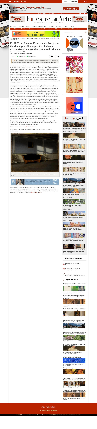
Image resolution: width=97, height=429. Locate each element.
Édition (56, 28)
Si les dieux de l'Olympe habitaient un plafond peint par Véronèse (74, 173)
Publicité (63, 13)
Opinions (51, 26)
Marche (63, 28)
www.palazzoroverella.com (29, 127)
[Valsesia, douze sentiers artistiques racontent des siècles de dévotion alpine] (74, 191)
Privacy (56, 414)
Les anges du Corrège (68, 368)
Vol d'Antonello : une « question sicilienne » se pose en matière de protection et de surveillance (74, 391)
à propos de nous (41, 13)
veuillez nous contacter (36, 192)
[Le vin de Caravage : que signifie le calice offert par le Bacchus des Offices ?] (74, 136)
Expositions (23, 28)
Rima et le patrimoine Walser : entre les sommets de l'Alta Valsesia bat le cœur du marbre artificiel (73, 207)
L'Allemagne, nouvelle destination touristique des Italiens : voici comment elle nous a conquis (74, 333)
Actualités (13, 26)
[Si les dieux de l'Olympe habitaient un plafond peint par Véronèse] (74, 169)
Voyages (58, 26)
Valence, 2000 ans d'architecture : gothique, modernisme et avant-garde (73, 218)
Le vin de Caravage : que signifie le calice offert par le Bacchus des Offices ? (74, 140)
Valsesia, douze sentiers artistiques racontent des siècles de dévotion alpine (73, 195)
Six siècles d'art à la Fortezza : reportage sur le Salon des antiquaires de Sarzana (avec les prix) (74, 379)
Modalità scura (78, 414)
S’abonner (74, 1)
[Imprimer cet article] (52, 56)
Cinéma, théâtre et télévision (74, 28)
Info (57, 13)
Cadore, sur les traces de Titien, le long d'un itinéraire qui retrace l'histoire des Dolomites (73, 184)
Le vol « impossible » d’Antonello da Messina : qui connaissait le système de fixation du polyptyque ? (74, 297)
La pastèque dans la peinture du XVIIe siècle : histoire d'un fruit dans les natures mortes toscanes (73, 162)
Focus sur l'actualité (41, 28)
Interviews (31, 28)
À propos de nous (44, 410)
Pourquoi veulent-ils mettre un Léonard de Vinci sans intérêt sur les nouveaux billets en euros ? (74, 284)
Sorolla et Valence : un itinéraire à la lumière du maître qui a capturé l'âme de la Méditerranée (74, 250)
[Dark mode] (58, 56)
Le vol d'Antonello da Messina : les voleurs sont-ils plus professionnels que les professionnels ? (74, 309)
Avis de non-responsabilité (26, 53)
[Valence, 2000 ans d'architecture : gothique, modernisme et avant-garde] (74, 214)
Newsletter (51, 13)
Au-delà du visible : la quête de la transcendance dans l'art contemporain (72, 356)
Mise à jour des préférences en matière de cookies (66, 414)
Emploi (72, 26)
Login (65, 1)
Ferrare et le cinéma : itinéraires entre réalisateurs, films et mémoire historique (72, 229)
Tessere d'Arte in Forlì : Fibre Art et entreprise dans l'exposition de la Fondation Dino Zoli (73, 239)
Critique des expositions (39, 26)
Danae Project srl (52, 414)
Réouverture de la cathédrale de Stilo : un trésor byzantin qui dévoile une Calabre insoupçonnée (74, 129)
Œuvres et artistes (24, 26)
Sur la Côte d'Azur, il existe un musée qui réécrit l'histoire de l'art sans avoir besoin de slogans (74, 151)
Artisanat (50, 28)
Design (65, 26)
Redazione (13, 51)
